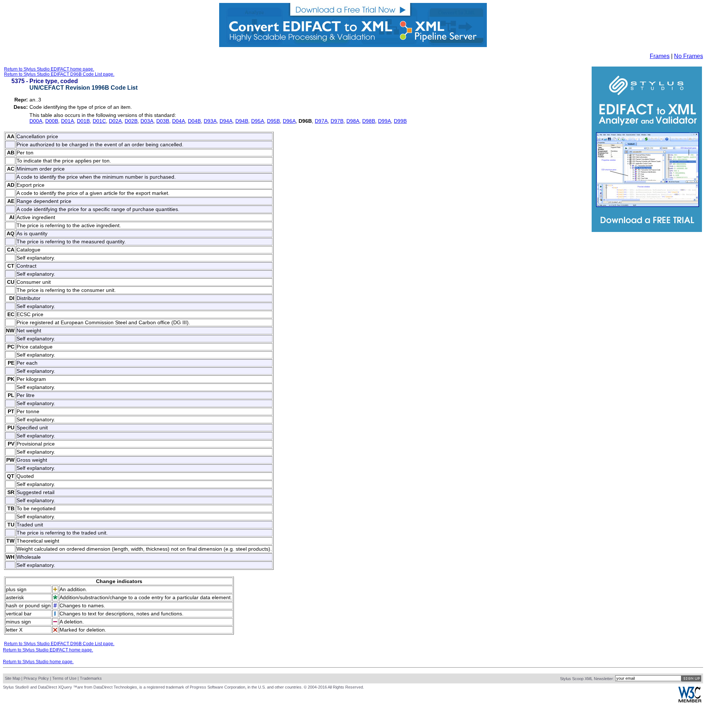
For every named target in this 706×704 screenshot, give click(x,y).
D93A (210, 121)
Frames (660, 56)
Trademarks (91, 678)
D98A (352, 121)
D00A (35, 121)
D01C (99, 121)
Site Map (12, 678)
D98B (368, 121)
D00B (51, 121)
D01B (83, 121)
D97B (337, 121)
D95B (273, 121)
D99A (384, 121)
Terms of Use (64, 678)
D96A (289, 121)
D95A (257, 121)
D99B (400, 121)
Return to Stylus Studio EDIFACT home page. (49, 69)
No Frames (688, 56)
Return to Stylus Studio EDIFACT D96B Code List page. (59, 74)
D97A (321, 121)
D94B (241, 121)
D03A (146, 121)
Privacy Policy (36, 678)
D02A (115, 121)
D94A (226, 121)
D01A (67, 121)
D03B (162, 121)
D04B (194, 121)
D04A (178, 121)
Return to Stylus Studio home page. (38, 661)
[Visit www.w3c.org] (690, 701)
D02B (131, 121)
